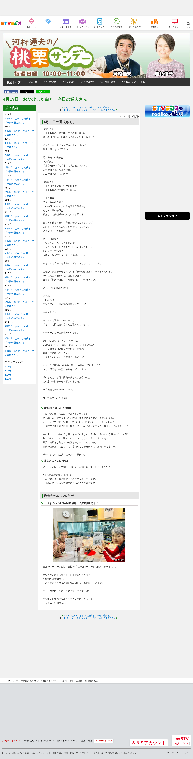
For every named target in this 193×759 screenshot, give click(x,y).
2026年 (8, 366)
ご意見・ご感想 (86, 741)
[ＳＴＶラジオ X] (167, 219)
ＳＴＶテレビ (175, 27)
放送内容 (33, 82)
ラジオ (15, 681)
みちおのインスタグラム (133, 82)
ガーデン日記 (68, 82)
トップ (7, 681)
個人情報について (47, 741)
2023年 (8, 378)
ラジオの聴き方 (134, 27)
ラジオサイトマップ (104, 741)
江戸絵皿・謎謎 (107, 82)
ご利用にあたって (30, 741)
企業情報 (154, 27)
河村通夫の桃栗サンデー (30, 681)
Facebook (12, 92)
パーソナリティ (82, 27)
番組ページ (31, 27)
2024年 (8, 374)
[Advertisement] (96, 8)
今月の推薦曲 (117, 27)
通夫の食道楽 (49, 82)
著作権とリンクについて (67, 741)
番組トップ (13, 82)
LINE (44, 92)
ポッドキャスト (99, 27)
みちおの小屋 (87, 82)
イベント (48, 27)
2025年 (8, 370)
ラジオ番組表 (65, 27)
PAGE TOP (187, 740)
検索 (188, 27)
